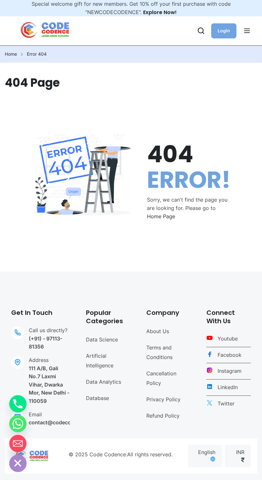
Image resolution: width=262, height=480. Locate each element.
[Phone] (18, 403)
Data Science (102, 339)
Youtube (228, 338)
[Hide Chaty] (18, 463)
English (206, 452)
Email (35, 414)
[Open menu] (247, 31)
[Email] (18, 443)
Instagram (230, 371)
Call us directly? (48, 330)
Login (224, 30)
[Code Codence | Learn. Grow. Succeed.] (32, 455)
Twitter (226, 403)
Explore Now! (160, 12)
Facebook (230, 355)
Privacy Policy (163, 399)
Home (11, 54)
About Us (157, 331)
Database (97, 398)
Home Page (161, 216)
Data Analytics (103, 382)
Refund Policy (163, 415)
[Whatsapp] (18, 423)
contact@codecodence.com (63, 422)
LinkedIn (228, 387)
